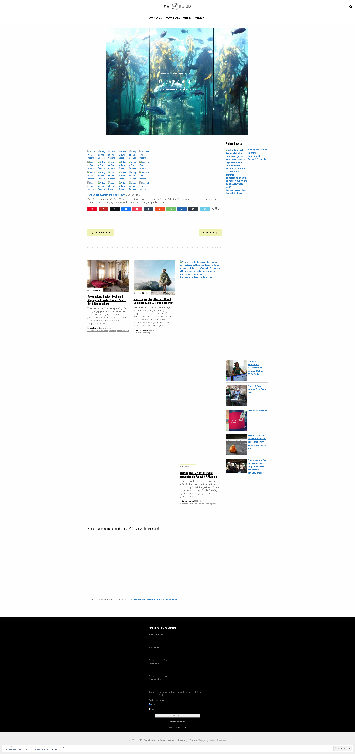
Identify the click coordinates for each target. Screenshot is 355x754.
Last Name (154, 663)
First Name (154, 647)
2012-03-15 (189, 74)
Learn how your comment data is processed (152, 599)
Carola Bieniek (168, 89)
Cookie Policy (52, 749)
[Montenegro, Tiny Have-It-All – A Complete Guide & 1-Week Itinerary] (155, 277)
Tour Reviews (203, 504)
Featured (112, 331)
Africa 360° (166, 74)
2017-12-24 (199, 501)
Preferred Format (157, 700)
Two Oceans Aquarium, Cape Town (106, 194)
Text (153, 709)
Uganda (213, 504)
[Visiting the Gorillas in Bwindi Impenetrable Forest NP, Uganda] (201, 364)
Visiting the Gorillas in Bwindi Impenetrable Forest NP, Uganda (198, 475)
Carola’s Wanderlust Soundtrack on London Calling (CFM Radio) (255, 367)
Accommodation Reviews (97, 331)
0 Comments (182, 89)
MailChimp (182, 727)
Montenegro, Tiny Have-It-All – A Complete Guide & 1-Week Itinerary (154, 301)
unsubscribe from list (177, 721)
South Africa (177, 74)
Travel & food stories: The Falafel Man (257, 389)
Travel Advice (123, 331)
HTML (153, 704)
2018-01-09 (152, 330)
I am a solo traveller (257, 411)
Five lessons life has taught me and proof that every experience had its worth (257, 441)
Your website (155, 679)
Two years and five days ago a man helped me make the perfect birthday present (257, 466)
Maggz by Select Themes (212, 740)
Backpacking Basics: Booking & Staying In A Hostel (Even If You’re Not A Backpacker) (106, 300)
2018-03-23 (106, 328)
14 (136, 293)
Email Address (156, 634)
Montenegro (147, 333)
